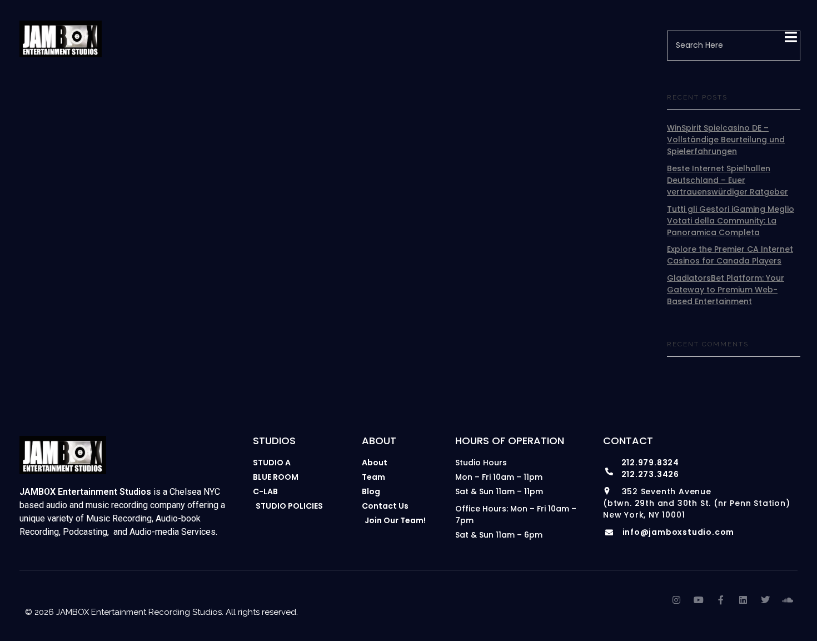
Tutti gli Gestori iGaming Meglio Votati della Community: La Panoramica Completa (730, 220)
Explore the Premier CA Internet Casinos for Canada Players (730, 255)
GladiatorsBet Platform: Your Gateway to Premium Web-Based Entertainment (725, 289)
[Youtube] (698, 599)
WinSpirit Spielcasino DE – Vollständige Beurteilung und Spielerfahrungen (726, 139)
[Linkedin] (743, 599)
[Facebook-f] (720, 599)
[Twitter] (765, 599)
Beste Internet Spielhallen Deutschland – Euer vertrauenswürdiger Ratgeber (727, 180)
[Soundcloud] (787, 599)
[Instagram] (676, 599)
